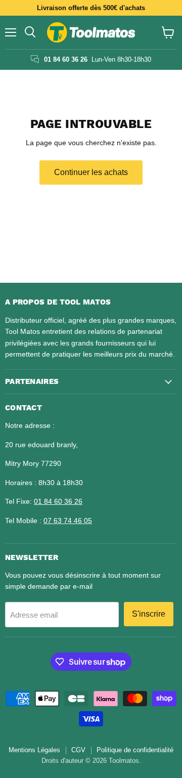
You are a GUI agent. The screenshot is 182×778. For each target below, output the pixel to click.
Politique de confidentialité (135, 750)
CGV (78, 750)
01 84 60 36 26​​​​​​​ (58, 501)
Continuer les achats (91, 172)
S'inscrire (148, 614)
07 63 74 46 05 (67, 520)
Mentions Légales (34, 750)
